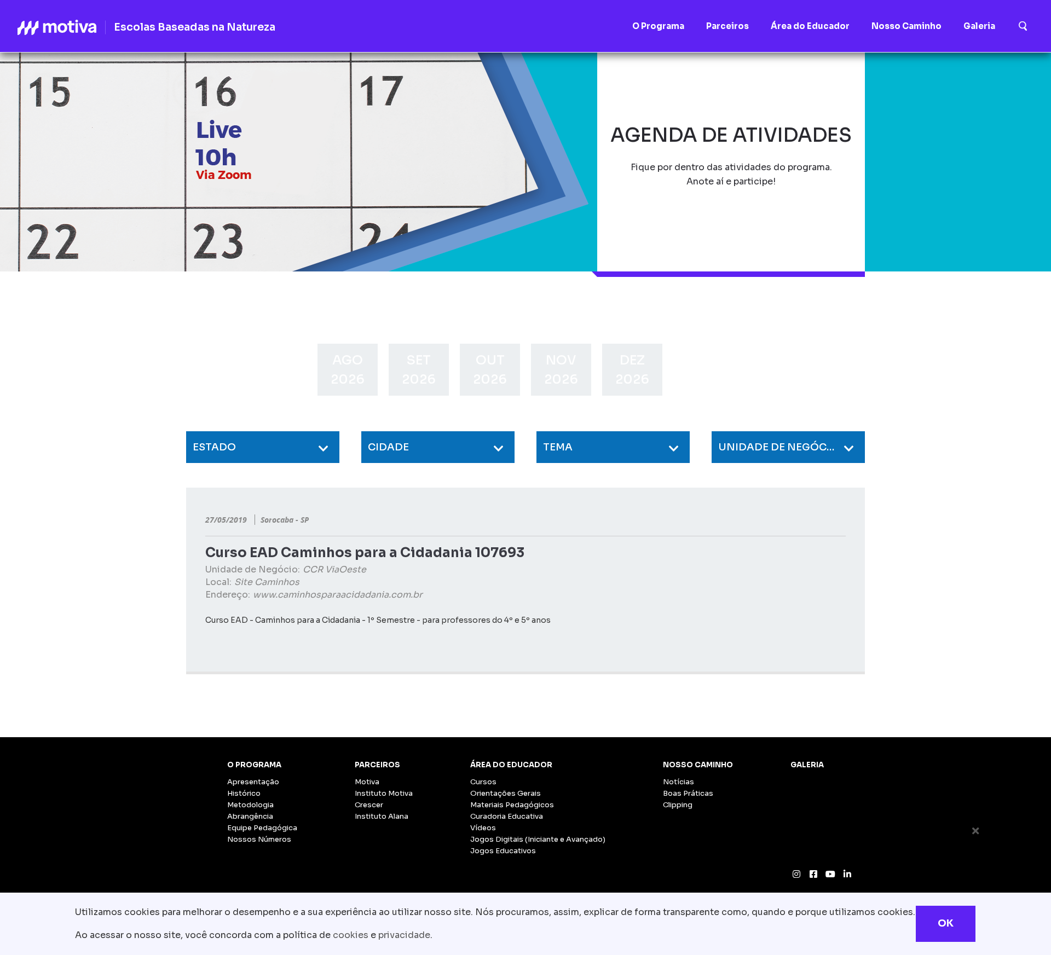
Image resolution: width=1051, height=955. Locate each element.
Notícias (678, 781)
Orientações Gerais (505, 793)
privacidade (404, 935)
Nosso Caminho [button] (906, 26)
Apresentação (253, 781)
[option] (347, 370)
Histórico (244, 793)
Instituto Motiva (384, 793)
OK (946, 923)
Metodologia (250, 804)
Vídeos (483, 827)
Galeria (807, 764)
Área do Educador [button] (810, 26)
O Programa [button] (658, 26)
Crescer (369, 804)
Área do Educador (511, 764)
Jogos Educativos (503, 850)
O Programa (254, 764)
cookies (350, 935)
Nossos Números (259, 839)
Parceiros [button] (727, 26)
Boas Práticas (688, 793)
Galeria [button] (979, 26)
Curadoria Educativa (506, 816)
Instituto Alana (381, 816)
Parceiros (377, 764)
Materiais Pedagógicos (512, 804)
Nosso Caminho (698, 764)
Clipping (677, 804)
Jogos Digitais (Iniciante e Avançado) (537, 839)
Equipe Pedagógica (262, 827)
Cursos (483, 781)
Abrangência (250, 816)
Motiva (367, 781)
